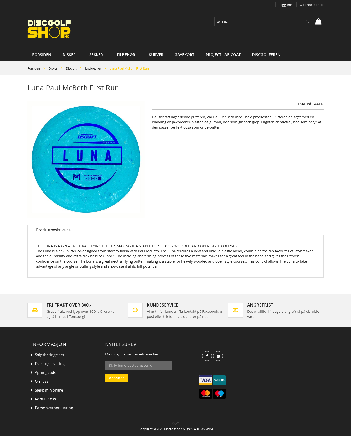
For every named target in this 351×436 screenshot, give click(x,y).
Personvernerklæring (54, 407)
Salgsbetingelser (49, 354)
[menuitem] (70, 55)
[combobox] (263, 21)
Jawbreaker (93, 68)
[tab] (53, 230)
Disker (52, 68)
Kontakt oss (45, 399)
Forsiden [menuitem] (41, 54)
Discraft (71, 68)
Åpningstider (46, 372)
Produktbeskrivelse (53, 229)
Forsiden (33, 68)
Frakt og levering (50, 363)
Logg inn (285, 4)
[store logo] (85, 29)
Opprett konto (311, 4)
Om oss (41, 381)
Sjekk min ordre (49, 390)
